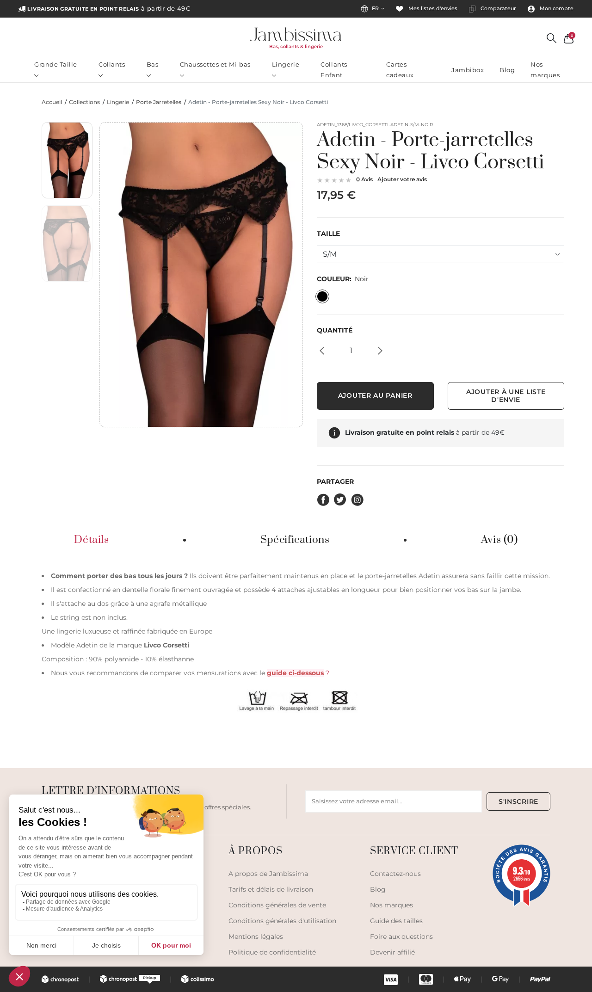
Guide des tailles (396, 921)
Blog (507, 70)
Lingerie (285, 64)
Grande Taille (55, 64)
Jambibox (467, 70)
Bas (153, 64)
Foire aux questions (401, 936)
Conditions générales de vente (277, 905)
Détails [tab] (91, 540)
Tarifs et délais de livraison (270, 889)
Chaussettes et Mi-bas (215, 64)
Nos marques (545, 70)
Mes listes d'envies (432, 9)
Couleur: (343, 279)
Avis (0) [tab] (499, 540)
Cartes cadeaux (400, 70)
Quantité (334, 330)
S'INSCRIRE (518, 801)
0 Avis (364, 179)
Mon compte (556, 9)
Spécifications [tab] (295, 540)
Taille (328, 234)
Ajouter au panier (375, 395)
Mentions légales (255, 936)
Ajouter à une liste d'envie (505, 396)
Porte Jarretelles (158, 102)
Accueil (52, 102)
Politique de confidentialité (272, 952)
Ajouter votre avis (402, 179)
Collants (112, 64)
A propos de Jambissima (268, 873)
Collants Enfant (334, 70)
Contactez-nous (395, 873)
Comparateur (497, 9)
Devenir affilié (392, 952)
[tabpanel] (296, 641)
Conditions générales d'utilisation (282, 921)
